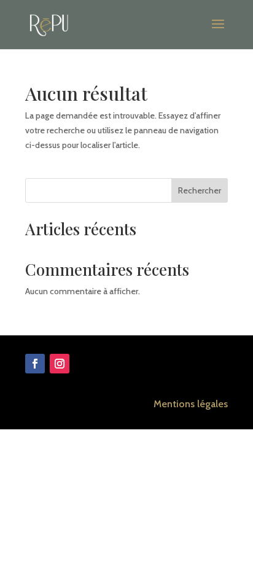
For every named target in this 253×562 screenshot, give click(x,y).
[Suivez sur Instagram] (59, 363)
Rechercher (199, 190)
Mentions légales (191, 404)
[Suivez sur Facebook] (35, 363)
